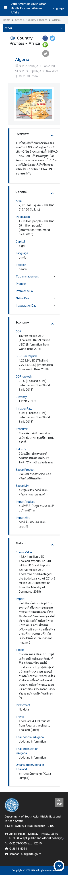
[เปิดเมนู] (7, 8)
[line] (45, 46)
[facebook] (45, 40)
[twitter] (52, 40)
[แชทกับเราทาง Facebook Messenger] (58, 865)
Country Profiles (37, 20)
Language (57, 8)
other (18, 20)
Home (7, 20)
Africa (56, 20)
